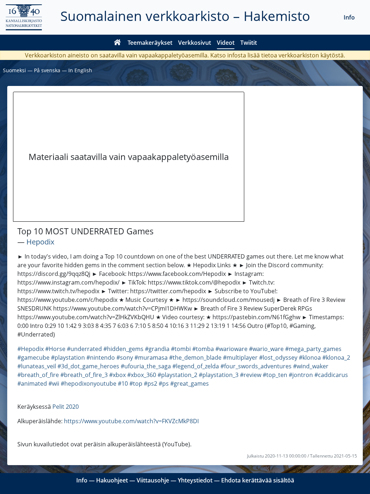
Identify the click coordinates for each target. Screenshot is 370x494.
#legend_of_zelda (195, 366)
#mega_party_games (313, 349)
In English (80, 70)
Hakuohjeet (112, 480)
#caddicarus (331, 375)
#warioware (231, 349)
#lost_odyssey (278, 357)
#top (135, 383)
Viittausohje (153, 480)
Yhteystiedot (195, 480)
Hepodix (40, 242)
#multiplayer (240, 357)
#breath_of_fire (38, 375)
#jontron (301, 375)
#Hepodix (30, 349)
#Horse (55, 349)
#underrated (84, 349)
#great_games (189, 383)
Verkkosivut (194, 43)
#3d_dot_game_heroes (88, 366)
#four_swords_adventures (256, 366)
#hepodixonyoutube (88, 383)
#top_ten (275, 375)
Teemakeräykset (150, 43)
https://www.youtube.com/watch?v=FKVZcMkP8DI (131, 421)
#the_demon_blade (195, 357)
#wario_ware (266, 349)
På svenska (47, 70)
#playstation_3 (218, 375)
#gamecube (33, 357)
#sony (124, 357)
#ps (164, 383)
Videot (226, 43)
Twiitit (248, 43)
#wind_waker (310, 366)
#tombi (181, 349)
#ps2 (150, 383)
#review (250, 375)
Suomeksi (14, 70)
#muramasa (151, 357)
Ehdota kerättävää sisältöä (257, 480)
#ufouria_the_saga (146, 366)
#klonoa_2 (336, 357)
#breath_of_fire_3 (84, 375)
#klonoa (310, 357)
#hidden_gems (123, 349)
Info (349, 17)
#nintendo (100, 357)
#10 (123, 383)
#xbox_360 (141, 375)
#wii (53, 383)
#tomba (203, 349)
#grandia (157, 349)
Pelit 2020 (65, 407)
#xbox (117, 375)
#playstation (68, 357)
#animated (32, 383)
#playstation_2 (177, 375)
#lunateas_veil (36, 366)
